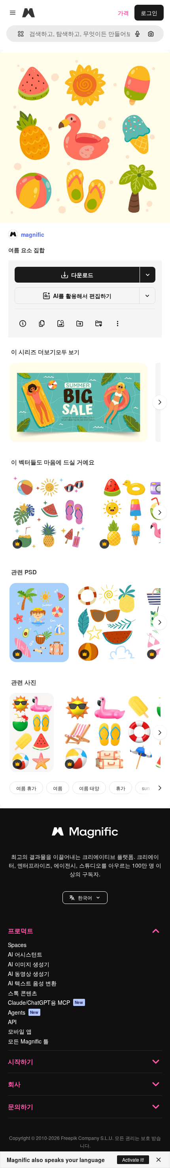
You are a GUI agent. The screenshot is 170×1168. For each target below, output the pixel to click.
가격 (123, 13)
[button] (85, 897)
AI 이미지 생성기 (28, 964)
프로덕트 (20, 930)
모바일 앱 (20, 1031)
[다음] (160, 402)
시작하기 (20, 1061)
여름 (57, 788)
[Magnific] (85, 833)
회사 (14, 1084)
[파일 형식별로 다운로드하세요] (147, 275)
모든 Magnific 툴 (28, 1041)
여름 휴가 (26, 788)
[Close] (158, 1159)
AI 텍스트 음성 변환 (32, 983)
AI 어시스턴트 (25, 954)
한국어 (85, 897)
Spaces (17, 945)
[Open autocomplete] (17, 34)
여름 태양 (89, 788)
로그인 (149, 13)
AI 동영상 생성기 (28, 973)
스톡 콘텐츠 (22, 993)
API (12, 1022)
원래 (45, 68)
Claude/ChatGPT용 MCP (45, 1002)
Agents (23, 1012)
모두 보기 (67, 352)
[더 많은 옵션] (117, 323)
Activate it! (133, 1159)
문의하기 (20, 1106)
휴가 (120, 788)
